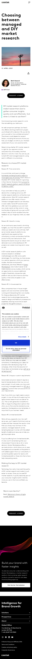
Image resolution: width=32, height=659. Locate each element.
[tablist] (16, 627)
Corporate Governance (8, 650)
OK (16, 342)
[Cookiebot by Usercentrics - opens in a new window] (22, 308)
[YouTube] (9, 637)
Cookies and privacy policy (9, 647)
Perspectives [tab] (6, 617)
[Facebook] (6, 637)
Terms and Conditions (8, 644)
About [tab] (4, 621)
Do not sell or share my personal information (16, 349)
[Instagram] (3, 637)
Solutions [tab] (5, 613)
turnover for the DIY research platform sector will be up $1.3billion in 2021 (16, 184)
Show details (22, 336)
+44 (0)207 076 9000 (9, 632)
